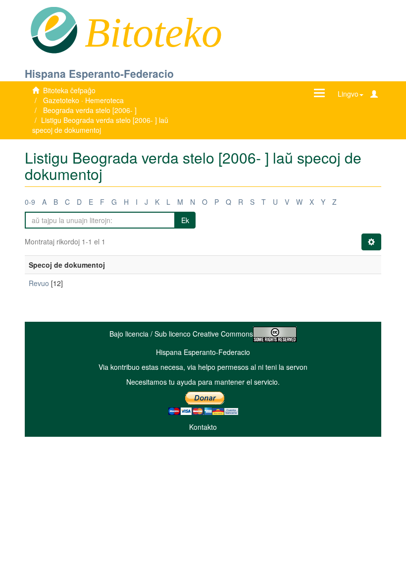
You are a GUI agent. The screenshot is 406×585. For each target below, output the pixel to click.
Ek (185, 220)
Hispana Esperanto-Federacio (99, 73)
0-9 (30, 202)
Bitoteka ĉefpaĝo (69, 90)
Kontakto (203, 427)
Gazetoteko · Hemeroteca (83, 100)
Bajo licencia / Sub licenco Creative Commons (181, 334)
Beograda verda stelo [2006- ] (90, 110)
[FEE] (54, 29)
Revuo (39, 283)
